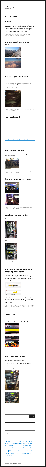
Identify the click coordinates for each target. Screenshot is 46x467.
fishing (31, 443)
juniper (24, 34)
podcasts (17, 450)
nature (24, 448)
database (6, 443)
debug (13, 443)
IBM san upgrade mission (17, 76)
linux (22, 69)
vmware (6, 110)
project (8, 21)
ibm (15, 34)
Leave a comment (12, 110)
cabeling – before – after (16, 215)
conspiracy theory (29, 441)
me (16, 448)
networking (28, 34)
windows (11, 35)
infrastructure (18, 34)
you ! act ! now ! (12, 117)
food (6, 445)
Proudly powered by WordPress (15, 463)
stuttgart (21, 453)
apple (10, 441)
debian (18, 305)
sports (15, 453)
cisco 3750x (10, 314)
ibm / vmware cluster (15, 357)
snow (11, 453)
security (7, 453)
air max (7, 441)
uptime (31, 453)
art (13, 441)
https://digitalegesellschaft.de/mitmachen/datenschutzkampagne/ (20, 139)
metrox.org (9, 7)
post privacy (22, 450)
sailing (31, 450)
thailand (27, 453)
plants (13, 450)
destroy (16, 443)
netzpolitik (18, 142)
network (24, 306)
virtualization (7, 35)
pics (33, 109)
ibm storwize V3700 (14, 150)
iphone (6, 448)
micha (7, 34)
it (20, 69)
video (6, 455)
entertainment (23, 443)
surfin (24, 453)
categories (7, 433)
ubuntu (24, 69)
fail (29, 443)
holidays (10, 445)
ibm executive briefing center (19, 179)
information (20, 445)
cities (23, 441)
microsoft (19, 448)
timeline (7, 425)
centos (18, 441)
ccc (15, 142)
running (27, 450)
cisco (20, 441)
